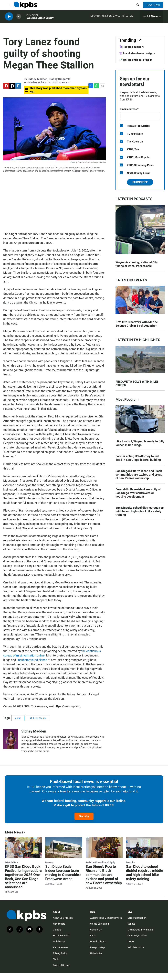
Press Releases (60, 947)
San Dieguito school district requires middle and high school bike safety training (140, 511)
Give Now (153, 5)
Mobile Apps (59, 941)
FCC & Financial (61, 935)
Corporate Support (137, 918)
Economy (49, 862)
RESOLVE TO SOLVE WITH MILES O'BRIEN (137, 383)
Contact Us (96, 929)
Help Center (96, 953)
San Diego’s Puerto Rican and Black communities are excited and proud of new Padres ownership (139, 474)
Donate (84, 816)
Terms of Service (61, 965)
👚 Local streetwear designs (137, 53)
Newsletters (59, 923)
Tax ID (130, 941)
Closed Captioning (99, 923)
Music (18, 718)
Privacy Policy (60, 953)
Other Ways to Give (137, 935)
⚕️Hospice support (131, 46)
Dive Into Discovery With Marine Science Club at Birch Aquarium (137, 323)
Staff (55, 959)
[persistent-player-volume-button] (19, 16)
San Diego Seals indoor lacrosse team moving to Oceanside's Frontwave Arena (63, 872)
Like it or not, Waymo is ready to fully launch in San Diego (140, 443)
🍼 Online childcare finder (135, 59)
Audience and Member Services (106, 918)
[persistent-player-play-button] (9, 16)
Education (130, 862)
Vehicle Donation (136, 947)
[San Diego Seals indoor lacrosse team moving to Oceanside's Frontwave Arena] (63, 847)
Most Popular (126, 399)
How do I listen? (98, 941)
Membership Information (140, 929)
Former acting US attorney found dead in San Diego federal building (138, 457)
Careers (57, 929)
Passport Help (97, 947)
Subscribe (140, 182)
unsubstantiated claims (32, 660)
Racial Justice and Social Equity (100, 862)
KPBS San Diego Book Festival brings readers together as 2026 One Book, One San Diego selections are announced (23, 876)
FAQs (93, 935)
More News (14, 832)
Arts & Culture (11, 862)
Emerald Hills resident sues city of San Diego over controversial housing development (138, 493)
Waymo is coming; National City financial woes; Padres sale (137, 264)
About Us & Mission (63, 918)
